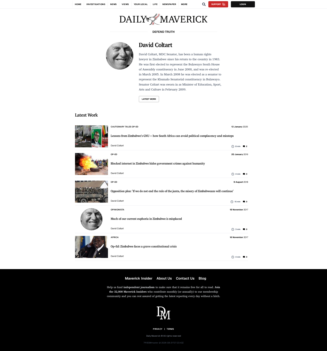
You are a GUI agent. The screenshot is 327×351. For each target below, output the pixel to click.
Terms (170, 329)
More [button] (184, 4)
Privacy (157, 329)
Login (243, 4)
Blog (202, 278)
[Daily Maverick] (163, 19)
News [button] (113, 4)
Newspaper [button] (169, 4)
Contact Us (185, 278)
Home (78, 4)
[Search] (204, 4)
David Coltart (117, 145)
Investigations (95, 4)
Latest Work (149, 99)
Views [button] (125, 4)
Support (216, 4)
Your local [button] (141, 4)
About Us (164, 278)
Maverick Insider (138, 278)
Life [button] (155, 4)
